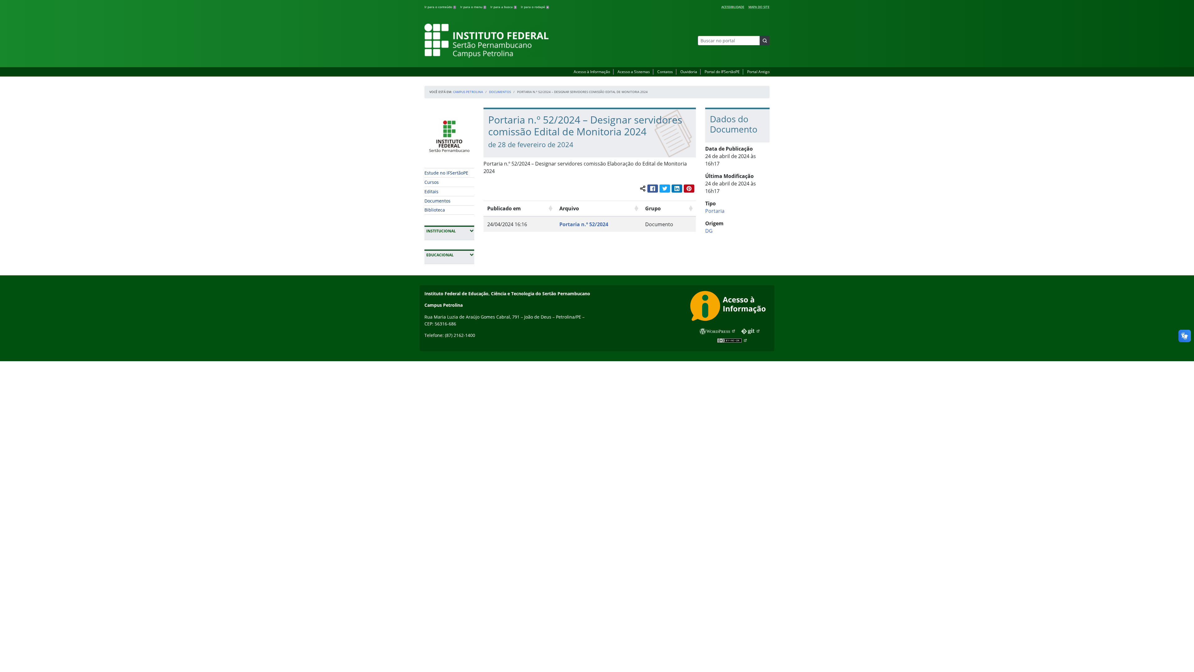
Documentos (500, 92)
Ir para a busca (503, 7)
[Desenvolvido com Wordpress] (718, 331)
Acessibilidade (732, 7)
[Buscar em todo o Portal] (765, 40)
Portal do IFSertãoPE (722, 71)
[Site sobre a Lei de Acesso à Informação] (730, 307)
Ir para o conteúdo (439, 7)
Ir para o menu (472, 7)
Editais (431, 191)
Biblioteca (434, 210)
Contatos (665, 71)
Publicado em (504, 208)
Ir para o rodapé (534, 7)
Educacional (450, 255)
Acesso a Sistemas (634, 71)
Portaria (714, 211)
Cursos (431, 182)
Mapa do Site (759, 7)
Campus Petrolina (468, 92)
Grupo (653, 208)
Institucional (450, 231)
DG (709, 230)
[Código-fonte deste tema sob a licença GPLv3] (750, 331)
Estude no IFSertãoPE (446, 173)
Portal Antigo (758, 71)
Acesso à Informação (592, 71)
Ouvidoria (688, 71)
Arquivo (569, 208)
